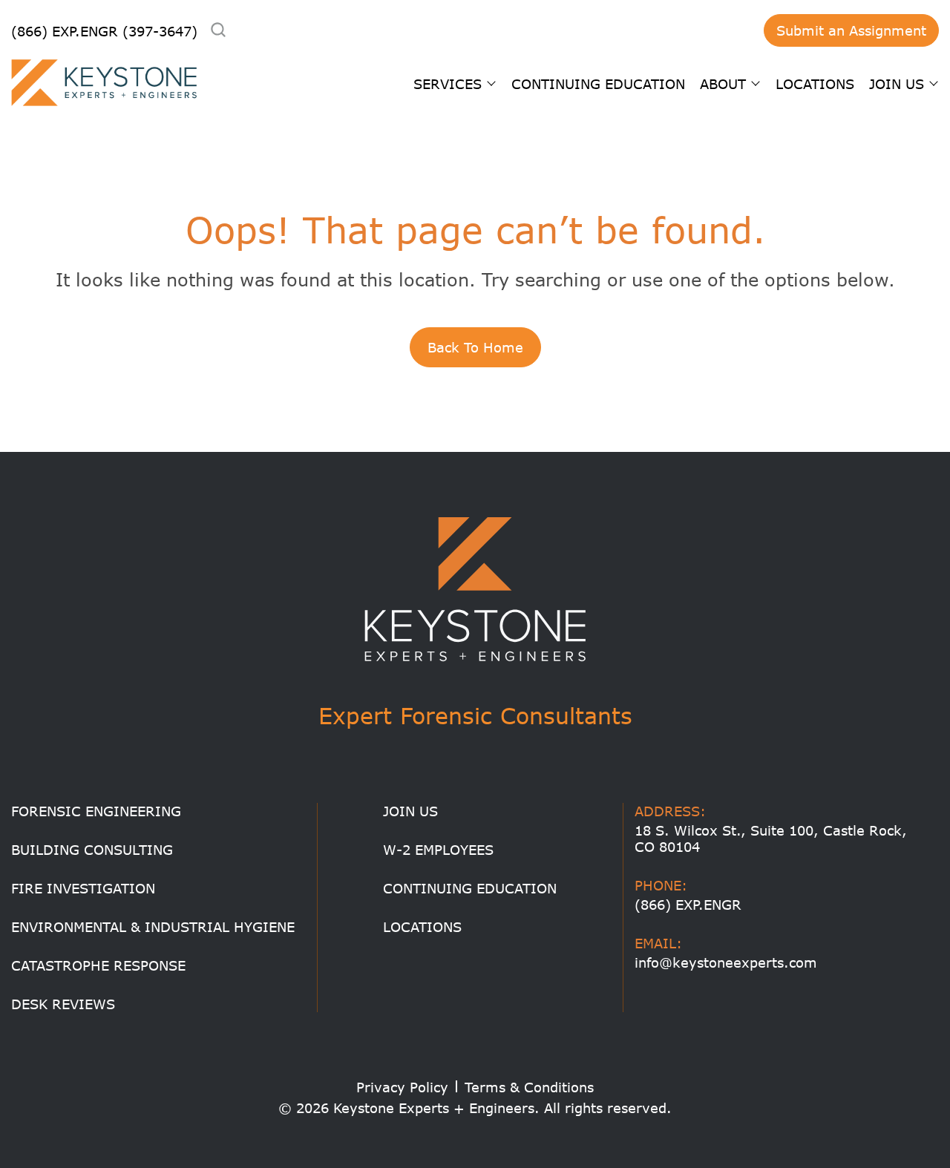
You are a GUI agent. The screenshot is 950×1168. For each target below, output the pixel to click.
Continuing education (598, 84)
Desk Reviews (63, 1004)
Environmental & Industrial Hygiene (153, 927)
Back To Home (475, 347)
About (723, 84)
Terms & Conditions (529, 1087)
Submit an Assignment (851, 30)
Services (447, 84)
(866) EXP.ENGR (688, 904)
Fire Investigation (83, 888)
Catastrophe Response (98, 965)
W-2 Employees (438, 849)
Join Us (896, 84)
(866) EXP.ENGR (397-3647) (104, 31)
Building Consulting (92, 849)
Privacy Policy (402, 1087)
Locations (815, 84)
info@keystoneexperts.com (726, 962)
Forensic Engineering (96, 811)
